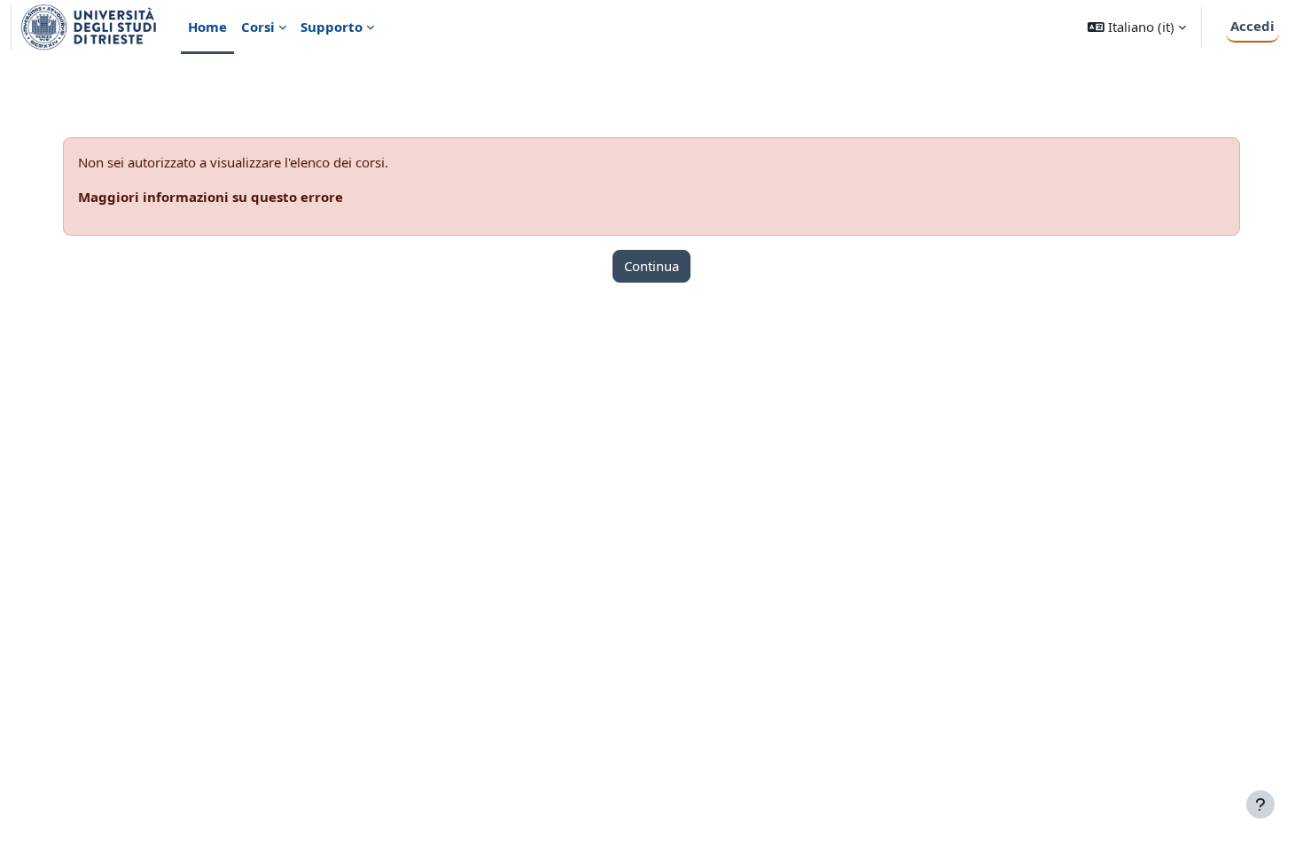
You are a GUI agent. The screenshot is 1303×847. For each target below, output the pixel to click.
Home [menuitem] (207, 26)
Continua (651, 266)
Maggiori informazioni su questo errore (210, 197)
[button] (1137, 27)
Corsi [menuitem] (258, 26)
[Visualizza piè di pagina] (1260, 804)
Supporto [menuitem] (331, 26)
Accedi (1252, 26)
